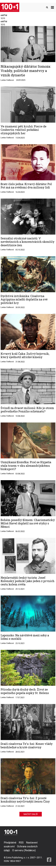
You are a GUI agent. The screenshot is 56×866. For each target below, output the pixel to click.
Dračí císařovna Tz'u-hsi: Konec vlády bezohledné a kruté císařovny (27, 745)
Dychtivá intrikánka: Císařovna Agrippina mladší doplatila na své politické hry (24, 299)
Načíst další (31, 814)
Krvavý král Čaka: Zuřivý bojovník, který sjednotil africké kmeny (25, 355)
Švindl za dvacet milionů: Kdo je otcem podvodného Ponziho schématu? (27, 409)
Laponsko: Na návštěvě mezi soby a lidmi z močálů (25, 637)
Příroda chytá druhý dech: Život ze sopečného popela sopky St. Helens (25, 691)
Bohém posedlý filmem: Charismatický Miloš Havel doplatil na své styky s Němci (28, 523)
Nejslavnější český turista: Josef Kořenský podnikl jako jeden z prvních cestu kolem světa (27, 581)
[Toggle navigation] (52, 7)
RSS (21, 842)
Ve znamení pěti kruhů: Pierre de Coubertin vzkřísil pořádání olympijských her (23, 130)
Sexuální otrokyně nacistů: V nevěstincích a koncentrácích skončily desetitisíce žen (27, 242)
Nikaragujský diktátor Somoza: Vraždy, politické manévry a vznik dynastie (26, 70)
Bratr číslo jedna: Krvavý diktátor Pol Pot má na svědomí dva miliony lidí (26, 185)
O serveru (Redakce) (24, 850)
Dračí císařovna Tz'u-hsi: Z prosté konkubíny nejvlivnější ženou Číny (25, 799)
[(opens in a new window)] (49, 852)
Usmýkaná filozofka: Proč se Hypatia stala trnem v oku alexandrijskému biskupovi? (26, 465)
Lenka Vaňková (7, 80)
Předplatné (10, 842)
